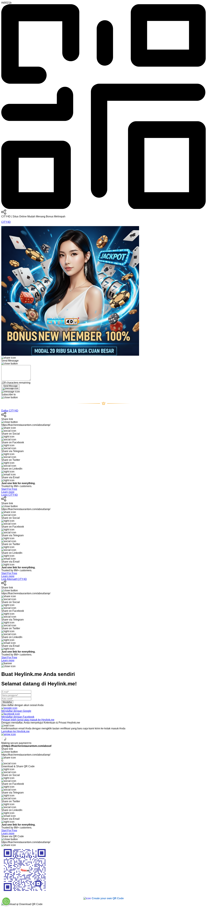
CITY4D (6, 222)
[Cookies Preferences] (6, 901)
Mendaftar (7, 702)
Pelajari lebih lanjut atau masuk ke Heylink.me (27, 719)
